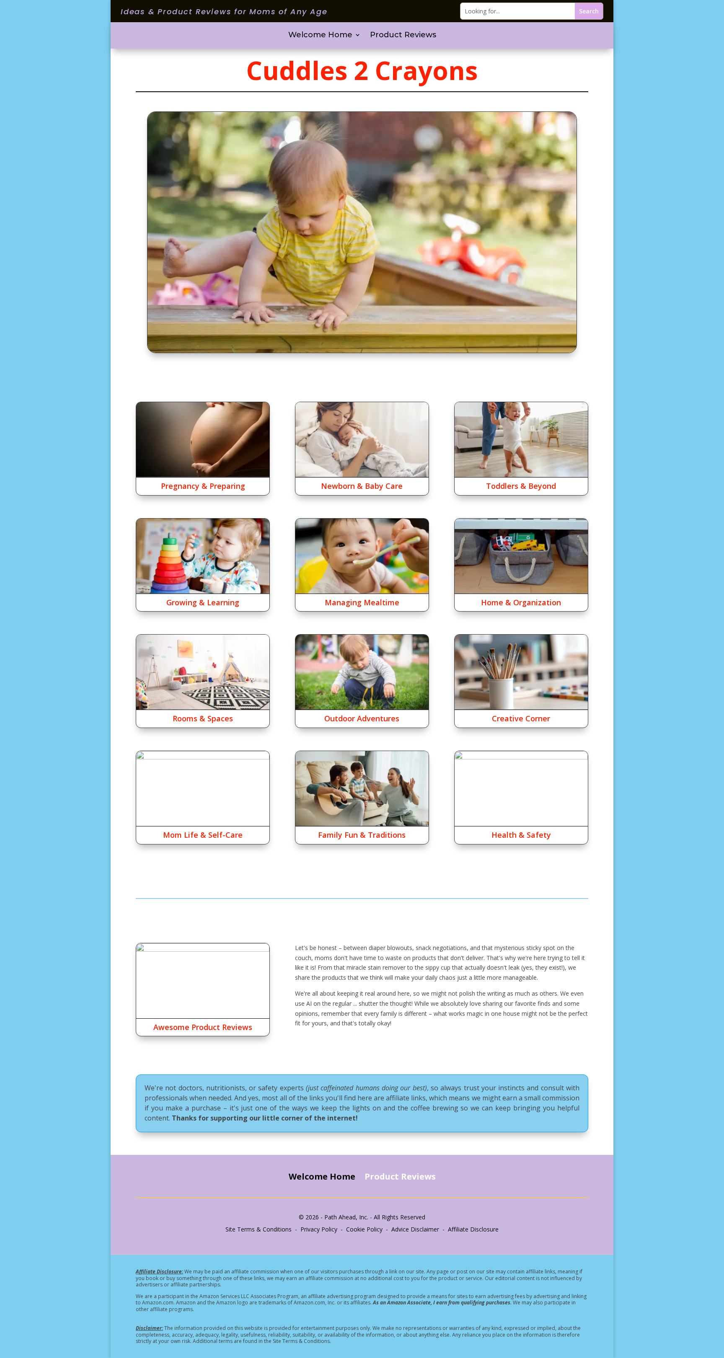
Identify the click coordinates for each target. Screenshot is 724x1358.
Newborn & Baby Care (362, 486)
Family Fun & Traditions (362, 835)
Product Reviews (403, 35)
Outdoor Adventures (361, 718)
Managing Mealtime (362, 602)
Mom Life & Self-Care (203, 835)
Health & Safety (521, 835)
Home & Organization (521, 602)
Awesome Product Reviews (202, 1027)
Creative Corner (521, 718)
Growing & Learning (202, 602)
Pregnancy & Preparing (203, 486)
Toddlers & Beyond (521, 486)
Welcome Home (320, 35)
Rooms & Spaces (203, 718)
